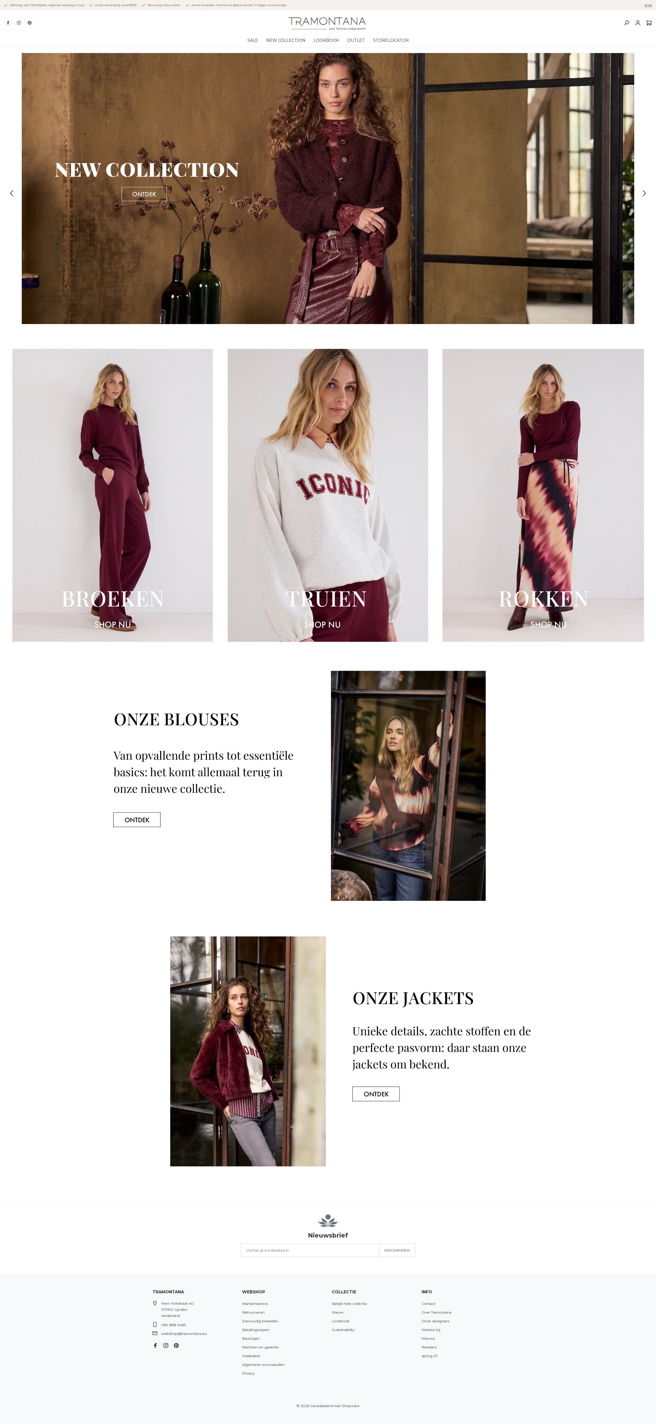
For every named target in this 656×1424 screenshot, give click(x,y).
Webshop (253, 1292)
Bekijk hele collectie (349, 1304)
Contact (428, 1304)
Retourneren (253, 1312)
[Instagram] (19, 23)
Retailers (429, 1347)
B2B (648, 5)
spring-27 (430, 1356)
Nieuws (428, 1338)
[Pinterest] (29, 23)
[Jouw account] (637, 22)
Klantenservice (255, 1304)
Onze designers (435, 1321)
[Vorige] (11, 193)
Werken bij (431, 1330)
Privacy (248, 1373)
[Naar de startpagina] (327, 22)
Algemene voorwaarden (263, 1365)
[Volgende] (644, 193)
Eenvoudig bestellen (260, 1321)
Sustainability (343, 1330)
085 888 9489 (173, 1325)
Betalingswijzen (256, 1330)
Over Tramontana (437, 1312)
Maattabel (251, 1356)
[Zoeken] (626, 22)
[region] (328, 193)
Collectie (344, 1292)
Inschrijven (397, 1250)
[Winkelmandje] (647, 22)
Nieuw (337, 1312)
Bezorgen (251, 1338)
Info (427, 1292)
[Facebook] (8, 23)
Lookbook (341, 1321)
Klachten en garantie (260, 1347)
